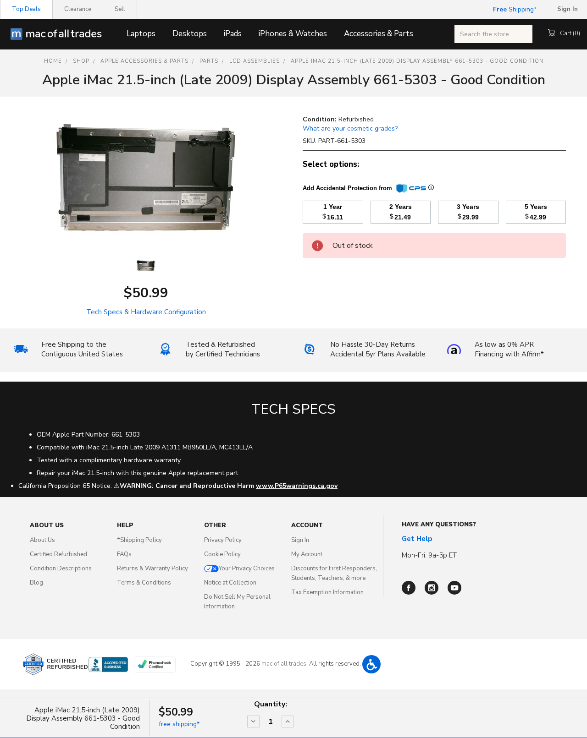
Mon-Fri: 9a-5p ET (429, 555)
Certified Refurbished (58, 554)
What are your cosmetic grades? (350, 128)
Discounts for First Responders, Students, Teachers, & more (334, 573)
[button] (371, 664)
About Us (42, 540)
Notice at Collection (230, 583)
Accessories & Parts (378, 33)
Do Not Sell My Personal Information (237, 602)
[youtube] (454, 588)
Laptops (141, 33)
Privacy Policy (223, 540)
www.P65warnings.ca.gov (297, 485)
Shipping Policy (139, 540)
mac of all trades (283, 664)
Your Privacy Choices (247, 568)
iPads (233, 33)
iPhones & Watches (293, 33)
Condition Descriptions (61, 568)
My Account (306, 554)
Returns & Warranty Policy (152, 568)
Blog (36, 583)
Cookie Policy (222, 554)
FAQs (124, 554)
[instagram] (431, 588)
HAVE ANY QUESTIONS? (439, 524)
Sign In (300, 540)
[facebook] (408, 588)
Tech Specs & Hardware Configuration (146, 312)
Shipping (513, 9)
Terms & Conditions (144, 583)
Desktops (189, 33)
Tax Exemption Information (327, 592)
